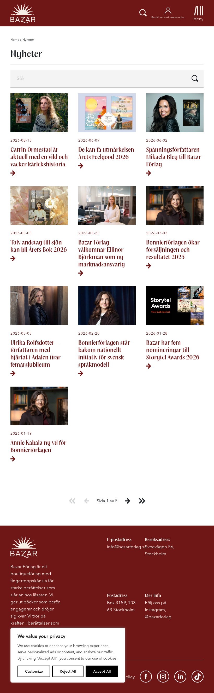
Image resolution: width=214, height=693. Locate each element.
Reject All (68, 671)
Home (14, 40)
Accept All (102, 671)
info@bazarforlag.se (127, 546)
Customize (34, 671)
